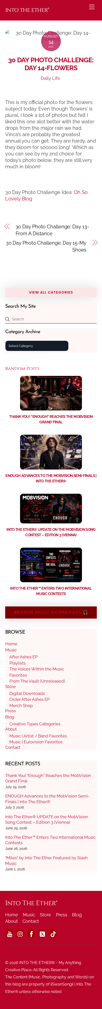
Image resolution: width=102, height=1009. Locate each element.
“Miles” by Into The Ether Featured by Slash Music (46, 860)
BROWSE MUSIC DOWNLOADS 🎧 (51, 612)
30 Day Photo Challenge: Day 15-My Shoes (46, 246)
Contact (13, 747)
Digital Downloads (27, 693)
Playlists (17, 663)
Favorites (18, 675)
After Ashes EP (23, 656)
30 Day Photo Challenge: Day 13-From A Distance (52, 230)
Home (11, 643)
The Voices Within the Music (36, 668)
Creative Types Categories (34, 723)
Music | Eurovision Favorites (35, 741)
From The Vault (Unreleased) (37, 681)
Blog (9, 716)
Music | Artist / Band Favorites (38, 735)
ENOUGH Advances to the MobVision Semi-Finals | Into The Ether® (47, 799)
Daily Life (50, 78)
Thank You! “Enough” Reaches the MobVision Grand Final (48, 778)
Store (10, 686)
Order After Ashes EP (29, 699)
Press (10, 710)
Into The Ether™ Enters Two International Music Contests (50, 840)
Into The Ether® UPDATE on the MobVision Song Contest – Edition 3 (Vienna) (46, 819)
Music (11, 649)
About (11, 729)
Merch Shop (21, 705)
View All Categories (51, 292)
